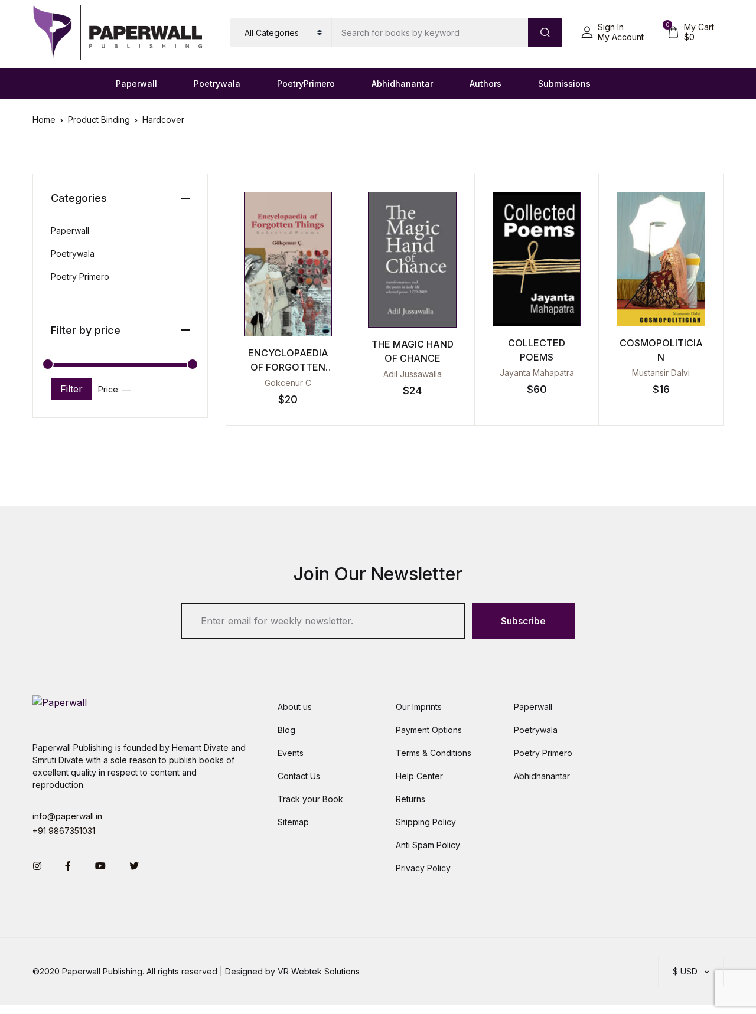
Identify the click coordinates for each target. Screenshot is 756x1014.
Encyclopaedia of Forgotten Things (288, 367)
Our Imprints (419, 707)
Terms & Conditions (433, 753)
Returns (410, 799)
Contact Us (299, 776)
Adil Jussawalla (412, 374)
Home (44, 120)
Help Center (419, 776)
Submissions (564, 83)
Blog (286, 730)
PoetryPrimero (306, 83)
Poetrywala (217, 83)
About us (295, 707)
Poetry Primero (80, 277)
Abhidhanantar (402, 83)
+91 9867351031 (63, 831)
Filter (71, 389)
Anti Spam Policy (428, 845)
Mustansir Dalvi (661, 373)
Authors (485, 83)
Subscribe (523, 621)
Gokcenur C (288, 383)
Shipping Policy (426, 822)
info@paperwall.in (67, 816)
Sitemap (293, 822)
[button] (612, 32)
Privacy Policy (423, 868)
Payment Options (429, 730)
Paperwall (136, 83)
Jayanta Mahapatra (537, 373)
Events (291, 753)
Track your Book (310, 799)
